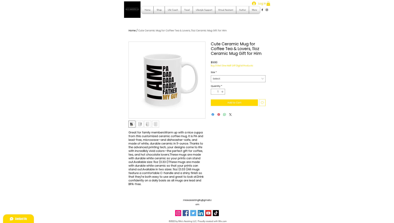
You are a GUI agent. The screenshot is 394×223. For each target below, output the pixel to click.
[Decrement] (213, 91)
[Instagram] (178, 213)
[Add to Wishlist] (262, 102)
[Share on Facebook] (213, 114)
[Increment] (223, 91)
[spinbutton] (218, 91)
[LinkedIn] (201, 213)
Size (214, 72)
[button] (268, 3)
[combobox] (238, 78)
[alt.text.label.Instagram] (266, 9)
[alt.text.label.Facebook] (262, 9)
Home (132, 30)
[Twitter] (193, 213)
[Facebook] (186, 213)
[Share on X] (230, 114)
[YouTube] (208, 213)
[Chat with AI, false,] (388, 217)
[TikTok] (216, 213)
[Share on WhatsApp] (224, 114)
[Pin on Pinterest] (219, 114)
